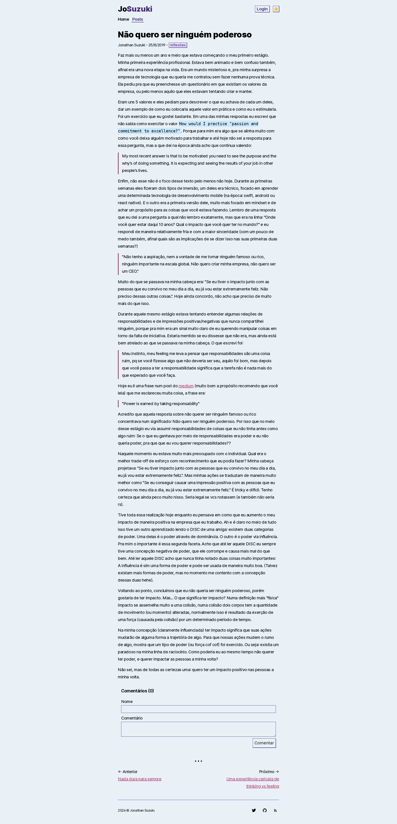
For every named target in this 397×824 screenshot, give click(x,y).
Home (123, 19)
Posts (137, 19)
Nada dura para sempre (139, 778)
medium (186, 385)
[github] (264, 810)
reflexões (178, 45)
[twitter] (254, 810)
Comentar (264, 742)
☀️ (276, 9)
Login (262, 8)
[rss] (275, 810)
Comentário (132, 718)
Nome (127, 701)
